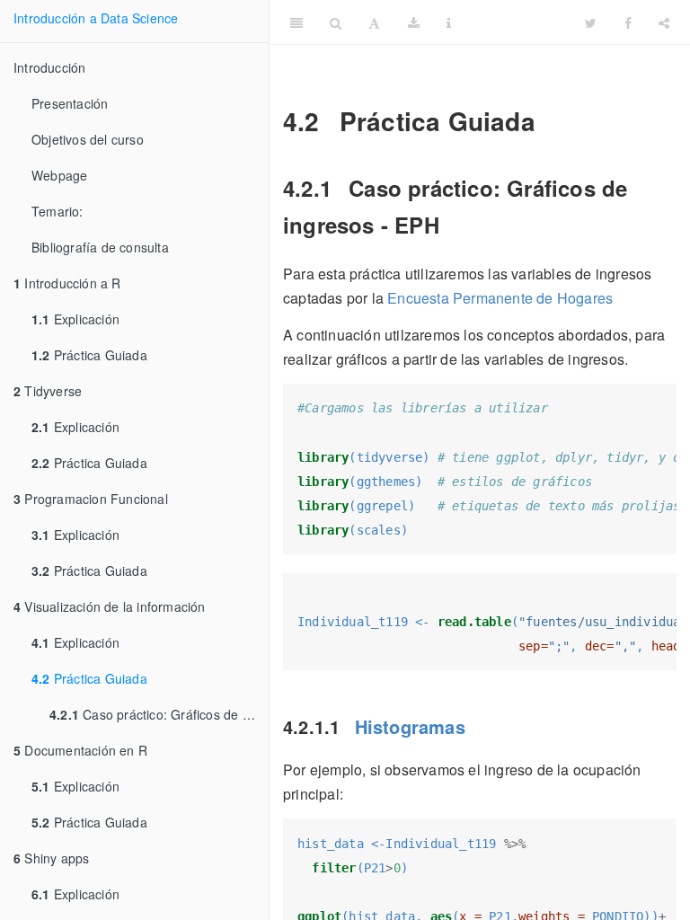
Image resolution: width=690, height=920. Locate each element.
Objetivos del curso (87, 139)
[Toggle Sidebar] (296, 22)
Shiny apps (51, 858)
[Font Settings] (374, 22)
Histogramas (410, 726)
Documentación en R (80, 750)
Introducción (49, 67)
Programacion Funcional (90, 499)
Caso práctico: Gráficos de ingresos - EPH (159, 714)
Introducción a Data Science (95, 18)
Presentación (69, 103)
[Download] (413, 22)
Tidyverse (47, 391)
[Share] (664, 22)
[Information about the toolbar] (448, 22)
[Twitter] (590, 22)
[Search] (335, 22)
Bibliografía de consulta (100, 247)
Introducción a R (67, 283)
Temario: (57, 211)
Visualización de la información (109, 606)
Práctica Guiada (89, 355)
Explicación (75, 319)
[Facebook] (628, 22)
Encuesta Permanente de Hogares (500, 298)
